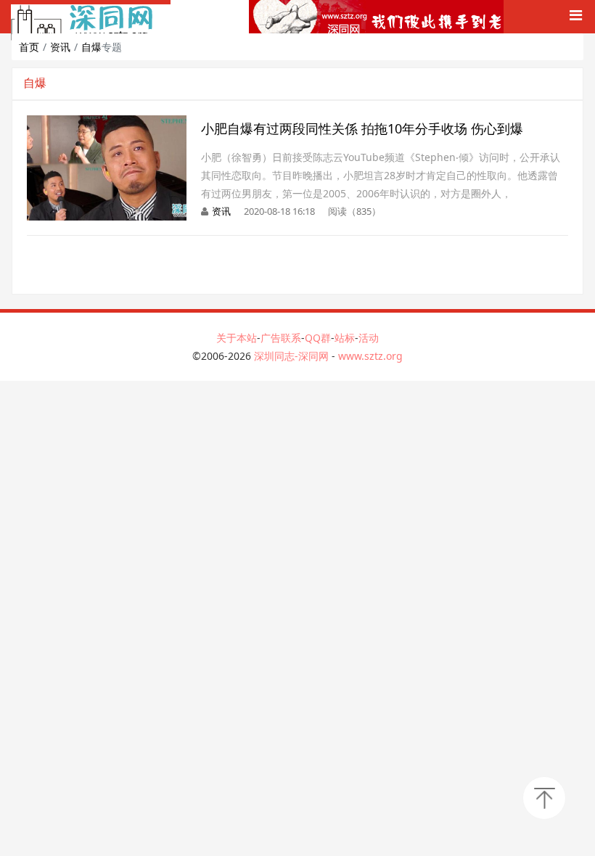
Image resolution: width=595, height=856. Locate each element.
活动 (368, 338)
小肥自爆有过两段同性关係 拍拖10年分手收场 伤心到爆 (362, 128)
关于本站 (236, 338)
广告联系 (280, 338)
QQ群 (318, 338)
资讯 (60, 47)
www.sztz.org (370, 356)
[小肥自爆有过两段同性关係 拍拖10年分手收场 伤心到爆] (106, 123)
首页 (29, 47)
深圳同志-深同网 (293, 356)
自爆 (91, 47)
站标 (345, 338)
